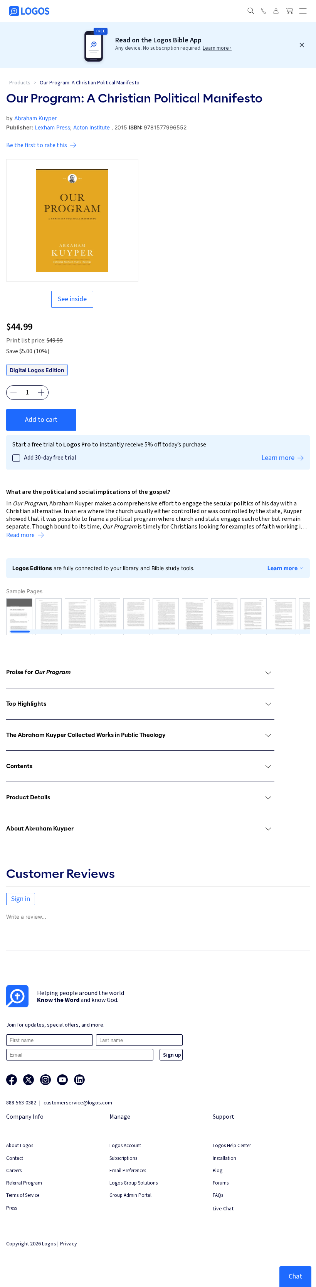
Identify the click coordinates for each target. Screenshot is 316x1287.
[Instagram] (45, 1079)
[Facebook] (11, 1079)
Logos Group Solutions (133, 1183)
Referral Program (24, 1183)
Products (19, 83)
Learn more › (217, 48)
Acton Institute (91, 127)
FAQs (218, 1195)
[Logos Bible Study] (29, 11)
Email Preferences (127, 1170)
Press (11, 1208)
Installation (224, 1158)
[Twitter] (28, 1079)
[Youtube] (62, 1079)
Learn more (282, 568)
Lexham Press (52, 127)
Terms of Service (22, 1195)
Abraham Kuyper (35, 118)
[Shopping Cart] (289, 11)
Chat (295, 1276)
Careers (14, 1170)
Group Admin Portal (130, 1195)
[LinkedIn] (79, 1079)
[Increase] (41, 392)
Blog (217, 1170)
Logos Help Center (232, 1145)
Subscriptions (123, 1158)
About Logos (19, 1145)
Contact (14, 1158)
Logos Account (125, 1145)
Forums (221, 1183)
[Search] (250, 10)
